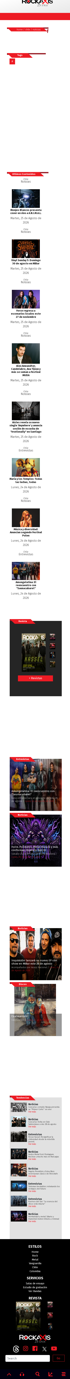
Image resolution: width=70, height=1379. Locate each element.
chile (27, 29)
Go (58, 1358)
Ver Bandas (35, 1291)
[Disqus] (27, 118)
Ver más (32, 1112)
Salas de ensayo (35, 1283)
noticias (37, 29)
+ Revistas (35, 678)
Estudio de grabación (35, 1287)
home (20, 29)
